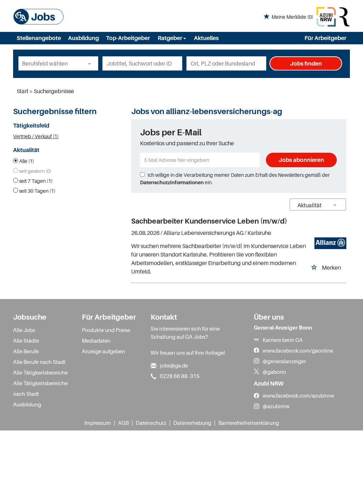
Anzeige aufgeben (103, 351)
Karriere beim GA (283, 340)
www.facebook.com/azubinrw (298, 395)
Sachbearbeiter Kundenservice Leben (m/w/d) (209, 221)
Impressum (97, 423)
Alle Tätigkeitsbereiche (40, 372)
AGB (123, 423)
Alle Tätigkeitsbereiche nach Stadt (40, 388)
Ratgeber (170, 37)
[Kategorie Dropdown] (91, 63)
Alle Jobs (24, 330)
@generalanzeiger (284, 361)
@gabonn (274, 371)
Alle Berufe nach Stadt (39, 362)
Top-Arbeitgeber (128, 37)
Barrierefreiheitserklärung (248, 423)
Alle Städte (26, 340)
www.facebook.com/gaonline (298, 350)
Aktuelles (206, 37)
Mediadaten (96, 340)
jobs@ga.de (174, 365)
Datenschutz (151, 423)
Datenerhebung (192, 423)
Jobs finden (306, 63)
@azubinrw (276, 406)
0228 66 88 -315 (180, 376)
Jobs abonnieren (301, 159)
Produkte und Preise (106, 330)
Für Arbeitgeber (325, 37)
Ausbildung (83, 37)
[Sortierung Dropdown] (335, 205)
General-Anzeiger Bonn (283, 327)
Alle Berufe (26, 351)
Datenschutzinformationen (172, 182)
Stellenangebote (39, 37)
